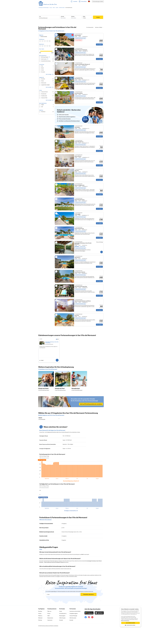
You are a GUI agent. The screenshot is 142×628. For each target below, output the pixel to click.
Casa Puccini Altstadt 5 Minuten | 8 (58, 562)
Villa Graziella (78, 35)
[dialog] (130, 617)
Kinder (47, 80)
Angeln (47, 104)
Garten (47, 69)
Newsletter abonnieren (88, 594)
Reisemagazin (62, 615)
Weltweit (40, 617)
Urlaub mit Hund (47, 91)
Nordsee (40, 611)
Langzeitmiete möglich (47, 84)
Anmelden (75, 1)
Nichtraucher (47, 82)
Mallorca (40, 615)
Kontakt (61, 620)
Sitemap (40, 620)
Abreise (72, 16)
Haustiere (47, 78)
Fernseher (47, 71)
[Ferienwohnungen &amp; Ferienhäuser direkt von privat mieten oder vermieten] (47, 4)
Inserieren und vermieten (75, 611)
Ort (40, 16)
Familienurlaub (47, 95)
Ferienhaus (47, 111)
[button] (130, 625)
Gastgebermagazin (74, 613)
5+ (49, 40)
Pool (47, 65)
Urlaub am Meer (47, 97)
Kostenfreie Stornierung (47, 60)
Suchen (98, 17)
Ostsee (39, 613)
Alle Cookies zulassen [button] (130, 622)
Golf (47, 106)
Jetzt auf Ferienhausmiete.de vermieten (91, 404)
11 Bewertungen (82, 246)
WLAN (47, 67)
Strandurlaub (47, 93)
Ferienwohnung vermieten (98, 1)
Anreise (62, 16)
